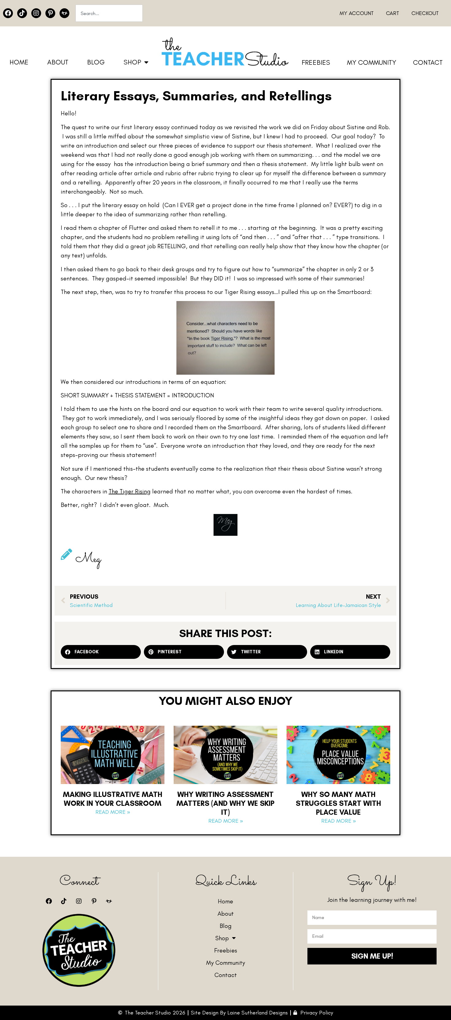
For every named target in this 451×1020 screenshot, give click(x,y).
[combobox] (109, 13)
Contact (428, 62)
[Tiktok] (22, 13)
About (57, 62)
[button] (101, 652)
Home (19, 62)
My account (357, 13)
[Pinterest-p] (50, 13)
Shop (132, 62)
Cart (392, 13)
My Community (371, 62)
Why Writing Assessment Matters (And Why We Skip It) (225, 803)
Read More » (112, 812)
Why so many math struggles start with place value (338, 803)
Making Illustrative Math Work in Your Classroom (112, 799)
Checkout (425, 13)
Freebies (316, 62)
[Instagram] (36, 13)
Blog (96, 62)
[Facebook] (8, 13)
